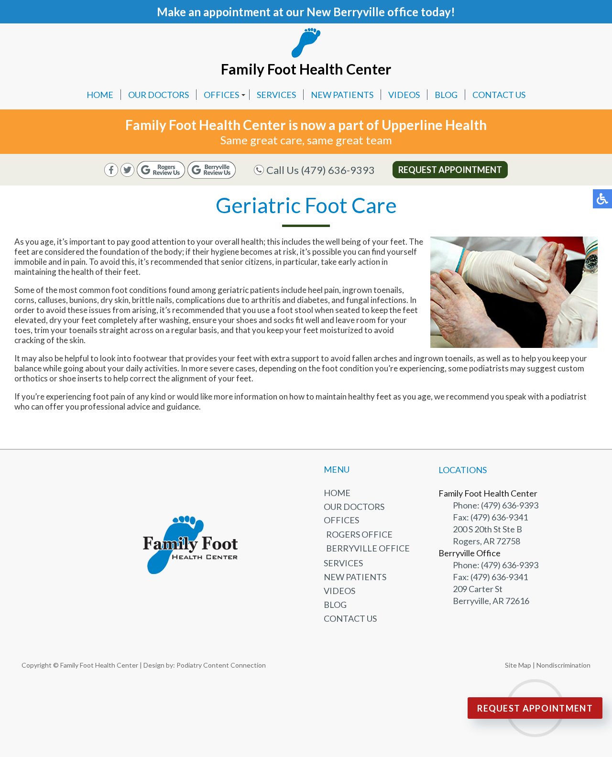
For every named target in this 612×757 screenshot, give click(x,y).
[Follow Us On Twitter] (127, 174)
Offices (221, 94)
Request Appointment (450, 169)
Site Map (518, 665)
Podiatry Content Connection (221, 665)
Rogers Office (359, 534)
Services (276, 94)
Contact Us (498, 94)
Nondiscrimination (563, 665)
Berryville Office (368, 548)
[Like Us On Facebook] (111, 174)
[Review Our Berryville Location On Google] (211, 176)
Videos (404, 94)
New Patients (342, 94)
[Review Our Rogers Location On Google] (161, 176)
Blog (446, 94)
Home (100, 94)
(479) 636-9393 (338, 169)
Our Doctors (158, 94)
